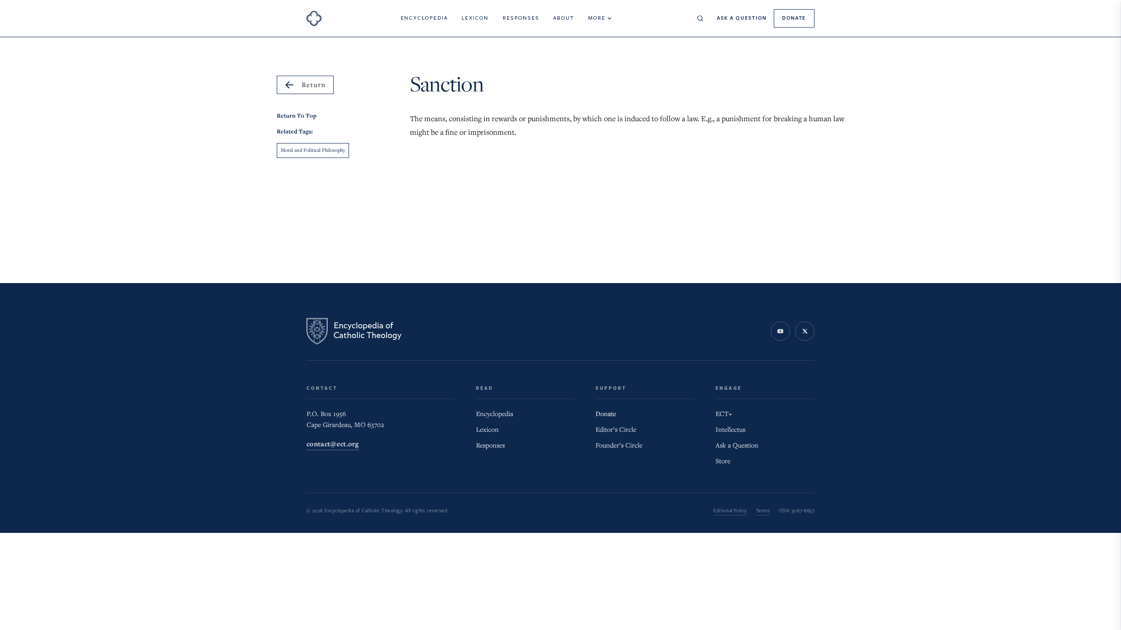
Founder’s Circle (619, 445)
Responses (521, 17)
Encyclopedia (424, 17)
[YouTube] (780, 331)
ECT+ (724, 414)
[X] (804, 331)
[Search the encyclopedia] (700, 18)
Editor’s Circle (616, 429)
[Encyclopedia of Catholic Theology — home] (354, 331)
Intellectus (730, 429)
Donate (794, 18)
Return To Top (297, 115)
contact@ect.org (333, 444)
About (563, 17)
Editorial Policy (730, 511)
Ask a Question (742, 18)
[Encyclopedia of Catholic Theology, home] (314, 18)
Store (723, 461)
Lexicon (475, 17)
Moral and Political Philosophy (313, 150)
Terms (763, 511)
